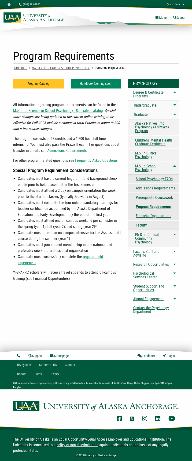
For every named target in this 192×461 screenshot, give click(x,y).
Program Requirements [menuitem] (153, 206)
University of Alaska (35, 439)
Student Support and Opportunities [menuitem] (148, 288)
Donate (21, 374)
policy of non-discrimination (77, 444)
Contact (70, 364)
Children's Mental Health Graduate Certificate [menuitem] (153, 142)
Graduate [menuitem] (141, 114)
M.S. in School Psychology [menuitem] (145, 167)
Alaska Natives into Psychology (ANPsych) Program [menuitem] (152, 127)
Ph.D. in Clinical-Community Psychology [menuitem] (147, 238)
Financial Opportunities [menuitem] (153, 215)
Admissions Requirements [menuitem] (155, 188)
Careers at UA (48, 364)
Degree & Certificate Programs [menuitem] (148, 94)
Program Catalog (38, 83)
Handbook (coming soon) (96, 83)
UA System (24, 364)
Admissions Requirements (67, 150)
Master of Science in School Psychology (61, 68)
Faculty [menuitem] (141, 225)
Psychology (145, 83)
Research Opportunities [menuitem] (151, 264)
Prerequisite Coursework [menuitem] (154, 197)
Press (38, 374)
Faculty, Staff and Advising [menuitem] (146, 253)
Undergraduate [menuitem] (145, 105)
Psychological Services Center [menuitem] (145, 275)
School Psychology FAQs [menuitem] (154, 178)
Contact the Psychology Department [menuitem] (151, 309)
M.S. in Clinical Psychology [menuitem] (146, 154)
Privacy (54, 374)
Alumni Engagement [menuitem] (148, 298)
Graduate (20, 68)
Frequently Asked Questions (96, 160)
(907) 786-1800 (31, 4)
